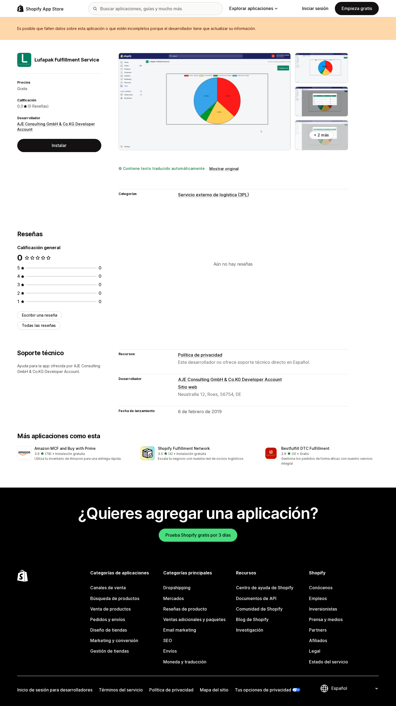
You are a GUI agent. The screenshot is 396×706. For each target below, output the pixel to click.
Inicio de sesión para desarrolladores (54, 690)
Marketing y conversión (114, 640)
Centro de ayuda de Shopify (264, 587)
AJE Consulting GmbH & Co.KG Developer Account (230, 379)
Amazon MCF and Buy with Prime (65, 448)
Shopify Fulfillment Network (184, 448)
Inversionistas (323, 609)
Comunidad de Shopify (259, 609)
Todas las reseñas (39, 325)
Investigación (249, 630)
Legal (314, 651)
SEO (167, 640)
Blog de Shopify (252, 619)
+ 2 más (321, 135)
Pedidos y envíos (107, 619)
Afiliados (318, 640)
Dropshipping (176, 587)
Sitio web (187, 387)
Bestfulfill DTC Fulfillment (305, 448)
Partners (317, 630)
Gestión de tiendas (109, 651)
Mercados (173, 598)
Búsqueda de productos (114, 598)
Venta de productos (110, 609)
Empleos (318, 598)
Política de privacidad (200, 355)
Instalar (59, 145)
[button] (74, 453)
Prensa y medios (326, 619)
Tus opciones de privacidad (263, 690)
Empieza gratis (357, 8)
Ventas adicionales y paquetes (194, 619)
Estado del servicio (328, 661)
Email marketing (179, 630)
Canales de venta (108, 587)
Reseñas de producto (185, 609)
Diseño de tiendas (108, 630)
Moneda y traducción (184, 661)
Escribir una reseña (39, 315)
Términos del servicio (121, 690)
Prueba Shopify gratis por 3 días (198, 535)
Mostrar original (224, 168)
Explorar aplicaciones (251, 8)
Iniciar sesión (315, 8)
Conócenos (320, 587)
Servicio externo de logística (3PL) (213, 194)
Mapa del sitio (214, 690)
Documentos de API (256, 598)
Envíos (170, 651)
